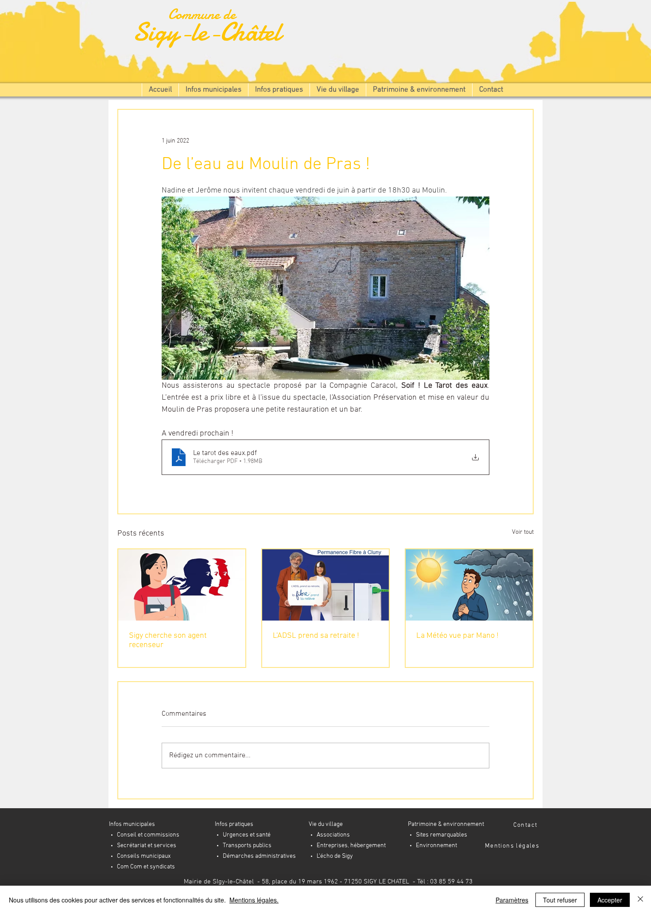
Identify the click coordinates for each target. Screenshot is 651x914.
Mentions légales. (254, 899)
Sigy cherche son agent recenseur (168, 640)
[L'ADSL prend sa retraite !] (325, 585)
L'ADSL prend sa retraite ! (316, 635)
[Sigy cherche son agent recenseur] (181, 585)
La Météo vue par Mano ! (457, 635)
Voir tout (523, 532)
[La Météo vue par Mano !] (469, 585)
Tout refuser (560, 899)
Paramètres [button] (512, 899)
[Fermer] (640, 900)
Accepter (609, 899)
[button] (213, 89)
